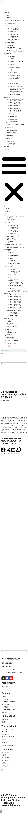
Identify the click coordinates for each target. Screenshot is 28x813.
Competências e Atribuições (13, 39)
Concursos (12, 74)
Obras (11, 80)
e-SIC (11, 69)
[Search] (2, 353)
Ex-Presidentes (10, 42)
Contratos (12, 58)
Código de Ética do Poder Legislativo (16, 124)
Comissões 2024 (14, 33)
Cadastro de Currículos (12, 144)
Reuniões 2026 (13, 116)
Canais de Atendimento (12, 148)
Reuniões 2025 (13, 118)
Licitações (12, 64)
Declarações (10, 70)
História (8, 14)
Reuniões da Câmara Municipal (14, 114)
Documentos (10, 85)
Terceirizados (13, 81)
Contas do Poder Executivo (16, 61)
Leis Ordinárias (10, 129)
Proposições (10, 135)
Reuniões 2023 (13, 121)
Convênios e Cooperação (16, 86)
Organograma (10, 45)
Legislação (6, 122)
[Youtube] (11, 678)
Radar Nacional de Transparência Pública (17, 96)
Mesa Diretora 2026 (11, 44)
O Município (6, 12)
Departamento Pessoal (15, 75)
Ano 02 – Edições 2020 (15, 110)
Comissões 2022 (14, 36)
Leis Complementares (12, 130)
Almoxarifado (13, 56)
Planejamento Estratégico (16, 89)
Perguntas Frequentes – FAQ (14, 48)
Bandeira (9, 17)
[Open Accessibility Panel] (1, 811)
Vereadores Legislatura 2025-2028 (15, 51)
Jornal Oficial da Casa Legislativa (15, 99)
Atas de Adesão (13, 72)
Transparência (7, 53)
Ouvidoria (9, 151)
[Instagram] (3, 678)
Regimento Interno (11, 137)
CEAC (5, 140)
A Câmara (6, 25)
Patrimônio (12, 66)
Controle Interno (14, 59)
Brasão (8, 15)
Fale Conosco (7, 146)
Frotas (11, 63)
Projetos (9, 133)
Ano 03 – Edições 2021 (15, 108)
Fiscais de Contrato (14, 78)
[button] (14, 179)
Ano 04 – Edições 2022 (15, 107)
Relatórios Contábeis (15, 67)
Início (5, 11)
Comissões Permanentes (13, 28)
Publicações (7, 97)
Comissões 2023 (14, 34)
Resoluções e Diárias (15, 94)
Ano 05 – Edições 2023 (15, 105)
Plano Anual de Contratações (17, 88)
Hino (8, 18)
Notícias (9, 113)
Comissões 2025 (14, 31)
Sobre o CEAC (10, 141)
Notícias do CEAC (11, 143)
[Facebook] (7, 678)
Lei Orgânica (10, 127)
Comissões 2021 (14, 37)
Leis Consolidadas (11, 132)
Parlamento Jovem (11, 47)
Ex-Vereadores (10, 40)
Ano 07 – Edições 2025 (15, 102)
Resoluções (9, 138)
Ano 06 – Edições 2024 (15, 103)
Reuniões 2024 (13, 119)
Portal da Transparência (12, 55)
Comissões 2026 (14, 29)
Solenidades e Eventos (12, 50)
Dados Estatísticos (11, 23)
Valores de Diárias (14, 83)
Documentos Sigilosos (15, 77)
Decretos (9, 126)
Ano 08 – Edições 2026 (15, 100)
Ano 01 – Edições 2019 (15, 111)
